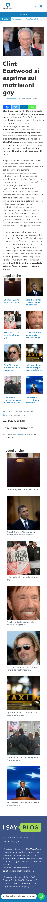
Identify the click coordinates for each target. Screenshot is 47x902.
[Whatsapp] (32, 107)
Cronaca (18, 411)
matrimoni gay (13, 415)
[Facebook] (7, 107)
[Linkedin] (24, 107)
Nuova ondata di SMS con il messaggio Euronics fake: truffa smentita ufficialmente (25, 19)
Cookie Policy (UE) (11, 841)
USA (23, 415)
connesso (18, 434)
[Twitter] (16, 107)
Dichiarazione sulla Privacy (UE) (18, 837)
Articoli (9, 411)
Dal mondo (28, 411)
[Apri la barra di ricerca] (35, 6)
